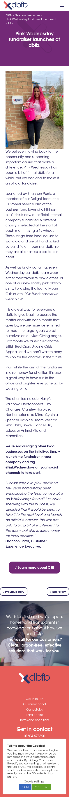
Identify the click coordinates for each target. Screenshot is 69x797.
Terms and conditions (34, 719)
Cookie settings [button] (34, 781)
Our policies (34, 709)
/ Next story (58, 591)
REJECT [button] (25, 787)
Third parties (34, 714)
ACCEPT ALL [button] (42, 787)
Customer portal (34, 703)
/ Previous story (13, 591)
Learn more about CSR (36, 567)
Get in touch (34, 698)
